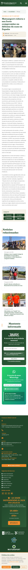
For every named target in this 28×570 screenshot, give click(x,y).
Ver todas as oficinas (15, 465)
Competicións (6, 479)
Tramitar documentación (7, 473)
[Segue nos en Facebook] (3, 493)
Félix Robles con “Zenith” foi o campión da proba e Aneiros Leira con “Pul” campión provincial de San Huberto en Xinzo (14, 313)
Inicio (5, 11)
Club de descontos (7, 481)
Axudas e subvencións (7, 483)
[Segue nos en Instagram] (9, 493)
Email (20, 218)
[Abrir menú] (26, 3)
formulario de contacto (9, 445)
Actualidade (11, 11)
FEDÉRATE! (14, 523)
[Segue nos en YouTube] (12, 493)
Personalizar (16, 567)
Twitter (20, 215)
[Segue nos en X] (6, 493)
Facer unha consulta (7, 485)
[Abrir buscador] (21, 3)
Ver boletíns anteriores (14, 361)
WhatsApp (9, 218)
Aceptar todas (6, 567)
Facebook (9, 215)
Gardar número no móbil (12, 389)
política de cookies (14, 561)
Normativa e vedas (7, 477)
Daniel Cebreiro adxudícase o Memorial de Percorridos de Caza (13, 284)
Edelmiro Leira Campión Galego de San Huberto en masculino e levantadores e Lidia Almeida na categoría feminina (13, 256)
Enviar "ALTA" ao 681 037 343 (13, 385)
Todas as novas (6, 487)
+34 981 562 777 (5, 434)
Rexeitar (24, 567)
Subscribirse (14, 358)
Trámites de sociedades (8, 475)
